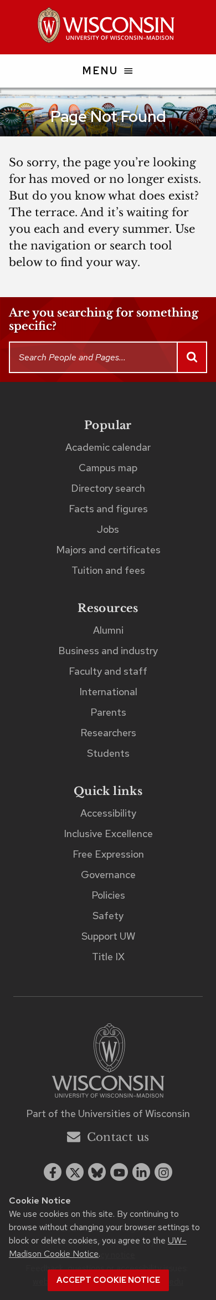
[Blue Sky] (97, 1172)
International (108, 691)
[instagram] (163, 1172)
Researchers (108, 732)
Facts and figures (108, 508)
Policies (108, 895)
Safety (108, 915)
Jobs (108, 529)
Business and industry (108, 650)
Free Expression (108, 854)
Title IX (108, 956)
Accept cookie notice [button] (108, 1280)
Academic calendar (108, 447)
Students (108, 753)
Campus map (108, 467)
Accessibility (108, 813)
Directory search (108, 488)
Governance (108, 874)
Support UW (108, 936)
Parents (108, 712)
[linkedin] (141, 1172)
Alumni (108, 630)
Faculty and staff (108, 671)
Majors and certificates (108, 549)
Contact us (118, 1137)
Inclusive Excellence (108, 833)
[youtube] (119, 1172)
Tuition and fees (108, 570)
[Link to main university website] (108, 1062)
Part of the (108, 1113)
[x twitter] (75, 1172)
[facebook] (52, 1172)
